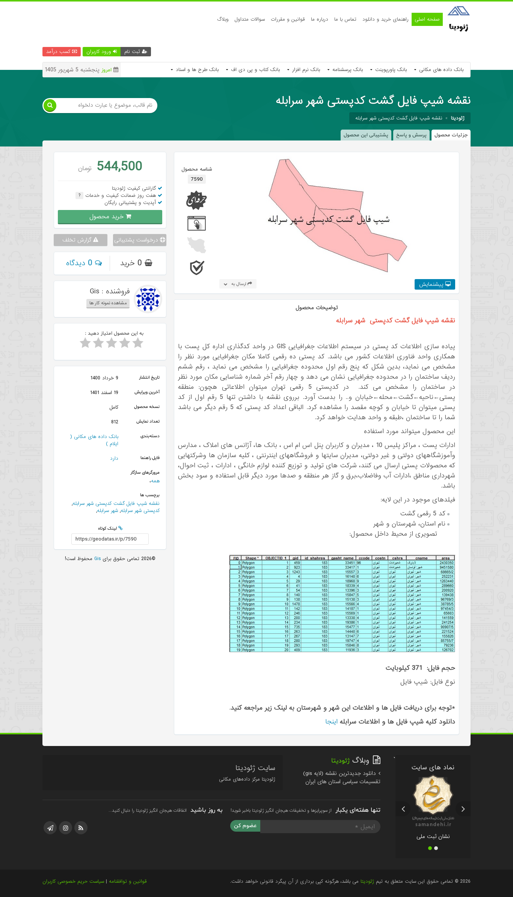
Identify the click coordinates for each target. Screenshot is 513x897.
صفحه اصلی (427, 19)
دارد (114, 458)
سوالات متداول (250, 19)
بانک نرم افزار (305, 69)
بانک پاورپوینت (390, 69)
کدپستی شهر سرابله (140, 510)
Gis (96, 558)
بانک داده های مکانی (440, 69)
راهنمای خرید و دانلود (385, 19)
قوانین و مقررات (288, 19)
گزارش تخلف (77, 240)
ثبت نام (133, 51)
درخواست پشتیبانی (137, 240)
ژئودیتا (367, 881)
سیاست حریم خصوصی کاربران (73, 881)
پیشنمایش (432, 284)
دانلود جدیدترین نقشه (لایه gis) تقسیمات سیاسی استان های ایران (341, 777)
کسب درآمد (59, 51)
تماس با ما (345, 19)
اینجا (331, 722)
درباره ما (319, 19)
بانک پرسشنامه (346, 69)
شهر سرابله (107, 510)
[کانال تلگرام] (50, 827)
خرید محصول (107, 216)
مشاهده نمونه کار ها (108, 303)
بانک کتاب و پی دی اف (254, 69)
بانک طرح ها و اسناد (196, 69)
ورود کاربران (99, 51)
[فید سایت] (81, 827)
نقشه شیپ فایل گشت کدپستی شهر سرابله (398, 118)
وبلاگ (223, 19)
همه (155, 481)
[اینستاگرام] (65, 827)
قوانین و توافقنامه (128, 881)
